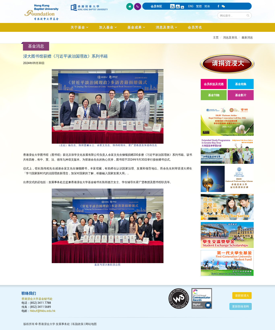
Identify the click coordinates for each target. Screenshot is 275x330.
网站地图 (91, 324)
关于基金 (78, 27)
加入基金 (106, 27)
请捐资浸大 (242, 295)
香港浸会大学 (46, 324)
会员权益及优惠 (214, 84)
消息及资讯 (165, 27)
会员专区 (156, 6)
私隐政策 (78, 324)
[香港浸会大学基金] (45, 10)
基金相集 (240, 84)
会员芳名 (195, 27)
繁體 (199, 6)
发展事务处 (63, 324)
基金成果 (134, 27)
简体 (207, 6)
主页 (216, 37)
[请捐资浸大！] (227, 64)
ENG (190, 6)
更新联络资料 (240, 306)
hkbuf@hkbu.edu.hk (42, 310)
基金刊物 (213, 95)
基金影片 (240, 95)
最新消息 (247, 37)
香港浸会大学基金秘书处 (37, 298)
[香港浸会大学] (89, 7)
